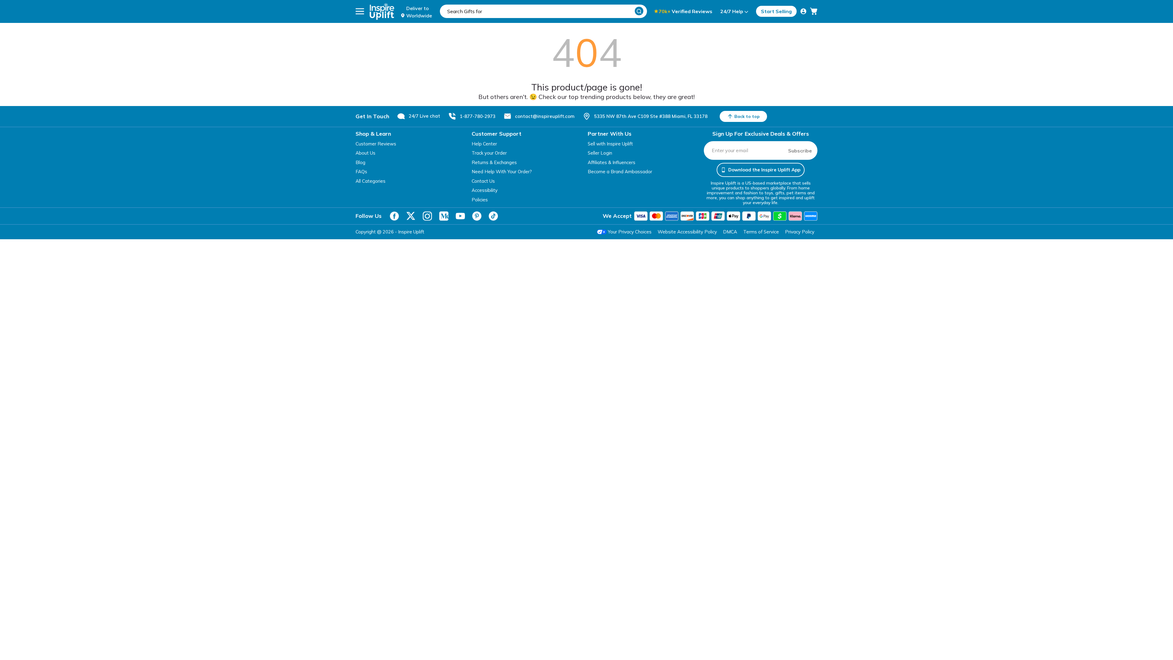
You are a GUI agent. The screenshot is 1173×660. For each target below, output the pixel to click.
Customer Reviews (376, 144)
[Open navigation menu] (360, 11)
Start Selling (776, 11)
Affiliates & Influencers (611, 162)
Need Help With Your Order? (502, 171)
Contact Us (483, 181)
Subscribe (800, 151)
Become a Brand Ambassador (620, 171)
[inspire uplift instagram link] (427, 216)
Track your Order (489, 153)
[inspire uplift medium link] (443, 216)
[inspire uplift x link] (410, 216)
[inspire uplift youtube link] (460, 216)
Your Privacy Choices (630, 232)
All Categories (371, 181)
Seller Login (600, 153)
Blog (360, 162)
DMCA (730, 232)
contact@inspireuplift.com (545, 116)
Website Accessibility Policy (687, 232)
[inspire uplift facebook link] (394, 216)
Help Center (484, 144)
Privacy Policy (799, 232)
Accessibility (485, 190)
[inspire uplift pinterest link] (476, 216)
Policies (480, 200)
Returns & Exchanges (494, 162)
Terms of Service (761, 232)
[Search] (639, 11)
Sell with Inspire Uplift (610, 144)
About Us (365, 153)
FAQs (361, 171)
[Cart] (813, 11)
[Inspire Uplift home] (382, 11)
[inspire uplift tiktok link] (493, 216)
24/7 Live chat (424, 116)
